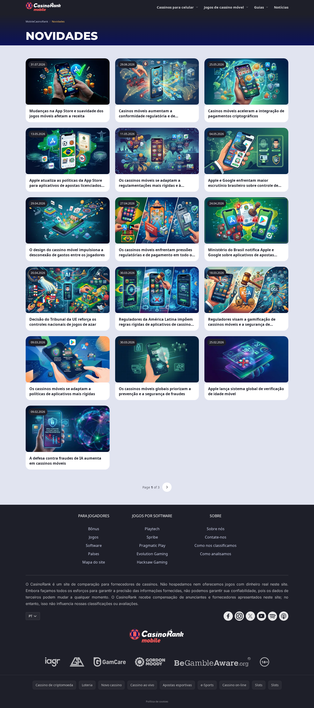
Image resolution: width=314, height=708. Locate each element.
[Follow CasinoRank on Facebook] (228, 616)
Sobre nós (216, 528)
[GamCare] (110, 662)
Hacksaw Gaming (152, 562)
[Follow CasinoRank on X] (250, 616)
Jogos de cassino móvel (224, 7)
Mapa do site (93, 562)
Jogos (94, 537)
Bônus (93, 528)
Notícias (281, 7)
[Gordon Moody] (150, 662)
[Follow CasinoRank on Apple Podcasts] (283, 616)
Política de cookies (157, 701)
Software (94, 545)
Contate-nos (215, 537)
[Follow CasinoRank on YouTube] (261, 616)
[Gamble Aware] (212, 662)
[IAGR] (52, 662)
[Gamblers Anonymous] (77, 662)
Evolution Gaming (152, 553)
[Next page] (167, 487)
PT (30, 616)
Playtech (152, 528)
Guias (259, 7)
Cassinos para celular (175, 7)
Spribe (152, 537)
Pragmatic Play (152, 545)
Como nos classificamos (215, 545)
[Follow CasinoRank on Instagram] (239, 616)
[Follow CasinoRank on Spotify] (272, 616)
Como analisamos (215, 553)
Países (93, 553)
